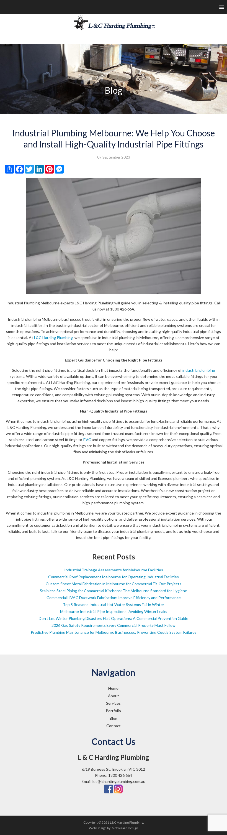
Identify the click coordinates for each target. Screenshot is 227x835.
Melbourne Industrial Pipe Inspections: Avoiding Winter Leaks (113, 611)
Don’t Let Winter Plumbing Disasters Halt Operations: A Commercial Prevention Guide (113, 618)
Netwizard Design (125, 828)
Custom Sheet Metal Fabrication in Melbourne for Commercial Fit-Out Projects (113, 583)
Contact (113, 725)
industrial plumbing (198, 370)
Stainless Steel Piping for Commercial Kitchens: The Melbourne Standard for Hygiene (113, 590)
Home (113, 688)
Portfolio (113, 710)
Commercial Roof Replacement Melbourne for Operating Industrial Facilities (113, 576)
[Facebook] (108, 788)
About (113, 695)
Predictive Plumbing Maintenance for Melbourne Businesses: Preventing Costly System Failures (114, 632)
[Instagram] (118, 788)
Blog (113, 718)
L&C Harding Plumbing (53, 337)
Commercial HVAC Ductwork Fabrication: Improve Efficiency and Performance (114, 597)
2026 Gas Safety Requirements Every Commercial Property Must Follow (113, 625)
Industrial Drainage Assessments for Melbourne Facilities (113, 569)
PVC (87, 439)
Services (113, 703)
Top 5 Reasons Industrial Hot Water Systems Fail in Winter (113, 604)
